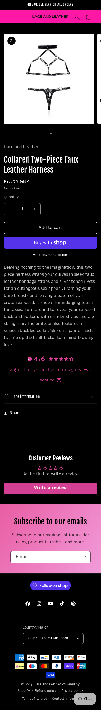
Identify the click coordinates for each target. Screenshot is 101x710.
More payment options (51, 255)
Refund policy (45, 691)
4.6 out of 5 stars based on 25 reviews (50, 370)
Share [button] (15, 413)
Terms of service (34, 698)
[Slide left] (39, 134)
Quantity (11, 197)
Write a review (50, 488)
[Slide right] (62, 134)
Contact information (68, 698)
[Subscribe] (84, 557)
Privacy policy (72, 691)
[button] (10, 17)
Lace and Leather (48, 684)
